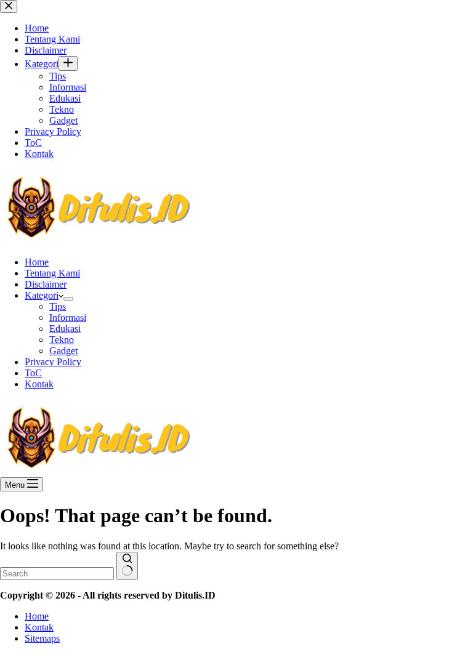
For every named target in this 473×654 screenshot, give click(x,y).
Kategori (42, 295)
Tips (57, 306)
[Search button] (127, 566)
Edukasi (65, 328)
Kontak (39, 384)
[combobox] (57, 573)
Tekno (61, 339)
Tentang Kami (52, 273)
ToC (33, 373)
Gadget (63, 350)
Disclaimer (46, 284)
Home (37, 262)
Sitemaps (42, 638)
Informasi (67, 317)
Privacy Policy (53, 362)
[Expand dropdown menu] (68, 299)
